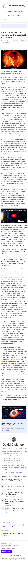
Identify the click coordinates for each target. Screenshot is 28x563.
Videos (10, 11)
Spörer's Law (4, 153)
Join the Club (11, 15)
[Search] (25, 19)
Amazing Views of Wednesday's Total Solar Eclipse (14, 493)
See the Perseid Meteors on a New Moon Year (15, 487)
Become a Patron (6, 551)
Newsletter (21, 11)
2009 (10, 117)
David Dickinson (7, 40)
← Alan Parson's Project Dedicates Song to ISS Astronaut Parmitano (13, 526)
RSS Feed (18, 15)
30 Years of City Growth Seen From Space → (12, 534)
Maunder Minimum (9, 269)
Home (5, 11)
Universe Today (17, 5)
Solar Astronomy (6, 42)
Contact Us (10, 555)
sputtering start (10, 89)
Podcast (15, 11)
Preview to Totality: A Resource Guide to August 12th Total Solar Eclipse (14, 501)
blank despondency (13, 136)
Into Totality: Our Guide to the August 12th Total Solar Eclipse (14, 480)
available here (17, 472)
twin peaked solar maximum (10, 229)
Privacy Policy (17, 555)
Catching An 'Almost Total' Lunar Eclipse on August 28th (14, 509)
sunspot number (7, 237)
